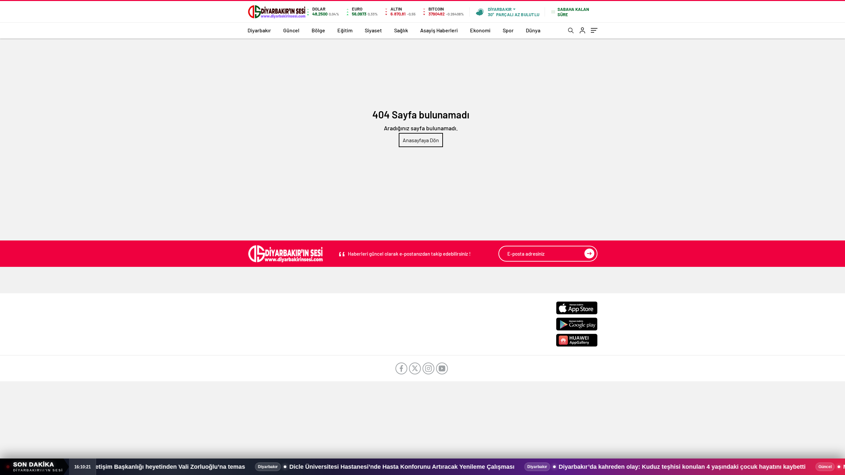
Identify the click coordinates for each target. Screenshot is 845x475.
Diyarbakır (259, 30)
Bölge (318, 30)
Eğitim (345, 30)
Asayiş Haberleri (439, 30)
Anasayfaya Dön (421, 140)
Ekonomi (480, 30)
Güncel (291, 30)
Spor (508, 30)
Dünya (533, 30)
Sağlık (401, 30)
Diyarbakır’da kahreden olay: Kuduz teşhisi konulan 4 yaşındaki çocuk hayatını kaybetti (624, 466)
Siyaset (373, 30)
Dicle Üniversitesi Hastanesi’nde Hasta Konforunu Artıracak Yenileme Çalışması (344, 466)
